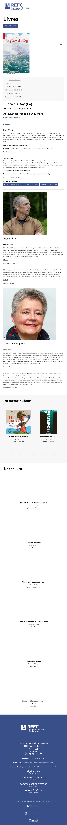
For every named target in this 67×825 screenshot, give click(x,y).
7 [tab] (20, 455)
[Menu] (61, 43)
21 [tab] (57, 455)
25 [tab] (35, 457)
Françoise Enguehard (30, 114)
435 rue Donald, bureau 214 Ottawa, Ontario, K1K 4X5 (33, 746)
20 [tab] (54, 455)
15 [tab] (41, 455)
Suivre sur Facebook (9, 263)
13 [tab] (36, 455)
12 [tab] (33, 455)
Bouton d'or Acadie (11, 118)
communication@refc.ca (33, 784)
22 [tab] (60, 455)
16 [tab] (44, 455)
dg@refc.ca (33, 771)
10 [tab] (28, 455)
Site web (5, 260)
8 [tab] (23, 455)
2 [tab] (7, 455)
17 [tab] (46, 455)
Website (5, 279)
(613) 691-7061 (33, 753)
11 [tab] (31, 455)
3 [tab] (10, 455)
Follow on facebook (8, 283)
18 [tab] (49, 455)
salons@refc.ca (33, 790)
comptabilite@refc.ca (33, 777)
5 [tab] (15, 455)
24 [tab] (32, 457)
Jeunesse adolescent (14, 80)
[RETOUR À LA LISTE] (10, 27)
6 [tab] (18, 455)
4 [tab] (12, 455)
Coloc (49, 801)
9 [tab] (26, 455)
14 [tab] (39, 455)
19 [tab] (52, 455)
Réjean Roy (25, 108)
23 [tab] (62, 455)
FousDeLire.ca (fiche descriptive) (12, 152)
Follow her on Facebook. (10, 387)
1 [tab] (5, 455)
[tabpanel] (18, 426)
